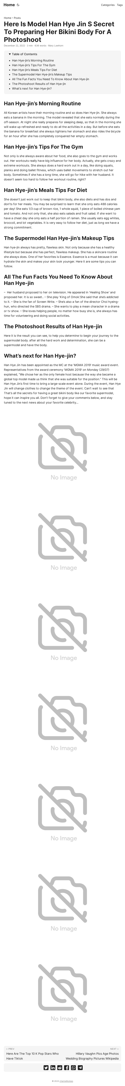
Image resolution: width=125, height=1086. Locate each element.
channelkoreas (66, 1081)
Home (9, 4)
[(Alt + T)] (18, 5)
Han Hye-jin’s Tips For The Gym (33, 65)
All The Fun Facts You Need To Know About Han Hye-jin (50, 79)
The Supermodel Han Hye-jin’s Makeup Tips (42, 74)
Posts (17, 17)
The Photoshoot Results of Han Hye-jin (39, 84)
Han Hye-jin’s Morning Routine (33, 60)
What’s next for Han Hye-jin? (32, 88)
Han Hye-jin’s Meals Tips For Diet (34, 70)
